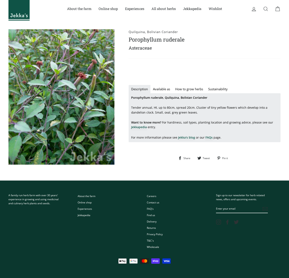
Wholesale (153, 247)
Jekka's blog (186, 137)
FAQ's (150, 208)
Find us (151, 215)
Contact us (153, 202)
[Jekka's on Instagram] (218, 222)
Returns (151, 227)
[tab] (139, 89)
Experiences (134, 8)
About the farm (79, 8)
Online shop (108, 8)
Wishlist (215, 8)
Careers (151, 196)
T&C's (150, 240)
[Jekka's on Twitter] (236, 222)
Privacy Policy (155, 234)
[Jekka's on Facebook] (227, 222)
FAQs (209, 137)
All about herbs (163, 8)
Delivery (152, 221)
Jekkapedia (192, 8)
